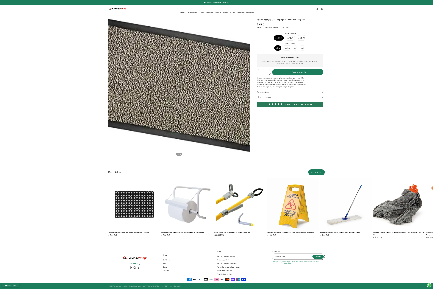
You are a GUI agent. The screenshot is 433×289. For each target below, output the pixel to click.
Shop (164, 263)
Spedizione (264, 92)
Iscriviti (318, 256)
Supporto (166, 270)
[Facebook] (130, 267)
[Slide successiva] (247, 85)
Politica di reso (266, 97)
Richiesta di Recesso (224, 270)
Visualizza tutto (316, 172)
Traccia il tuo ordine (224, 274)
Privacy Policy (287, 263)
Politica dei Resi (223, 260)
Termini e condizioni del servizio (228, 267)
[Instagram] (134, 267)
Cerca (165, 267)
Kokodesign (177, 286)
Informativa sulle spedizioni (227, 263)
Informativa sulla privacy (226, 256)
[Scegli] (157, 227)
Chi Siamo (166, 260)
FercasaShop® (117, 286)
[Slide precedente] (110, 85)
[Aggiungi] (210, 227)
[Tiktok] (138, 267)
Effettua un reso (10, 285)
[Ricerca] (312, 8)
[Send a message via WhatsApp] (429, 285)
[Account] (317, 8)
